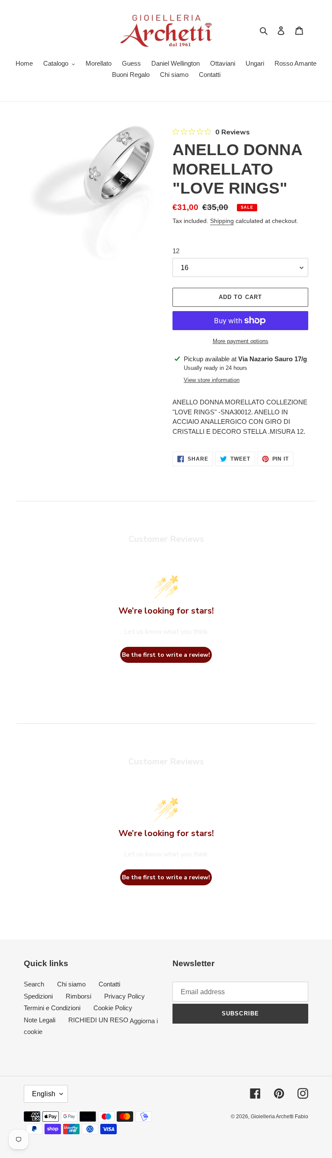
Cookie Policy (112, 1008)
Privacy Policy (124, 996)
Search (34, 984)
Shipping (222, 220)
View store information (211, 380)
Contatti (109, 984)
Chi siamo (71, 984)
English (43, 1094)
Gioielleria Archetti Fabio (279, 1116)
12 (175, 251)
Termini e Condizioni (52, 1008)
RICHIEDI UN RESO (98, 1020)
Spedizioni (38, 996)
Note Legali (39, 1020)
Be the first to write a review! (166, 655)
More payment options (240, 341)
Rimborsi (78, 996)
